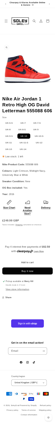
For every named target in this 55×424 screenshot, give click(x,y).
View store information (17, 289)
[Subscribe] (43, 351)
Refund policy (45, 405)
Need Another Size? (27, 210)
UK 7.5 (38, 124)
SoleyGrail (15, 405)
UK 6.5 (10, 124)
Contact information (29, 415)
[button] (6, 21)
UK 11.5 (25, 143)
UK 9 (37, 130)
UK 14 (24, 150)
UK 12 (41, 143)
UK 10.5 (41, 137)
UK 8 (9, 130)
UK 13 (10, 150)
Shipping (19, 225)
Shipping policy (45, 410)
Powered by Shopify (28, 405)
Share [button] (8, 297)
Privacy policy (12, 410)
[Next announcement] (49, 4)
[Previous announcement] (5, 4)
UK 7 (24, 124)
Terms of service (29, 410)
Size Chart (9, 207)
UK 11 (10, 143)
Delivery (46, 207)
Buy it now (27, 271)
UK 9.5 (10, 137)
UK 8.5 (23, 130)
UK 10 (23, 136)
